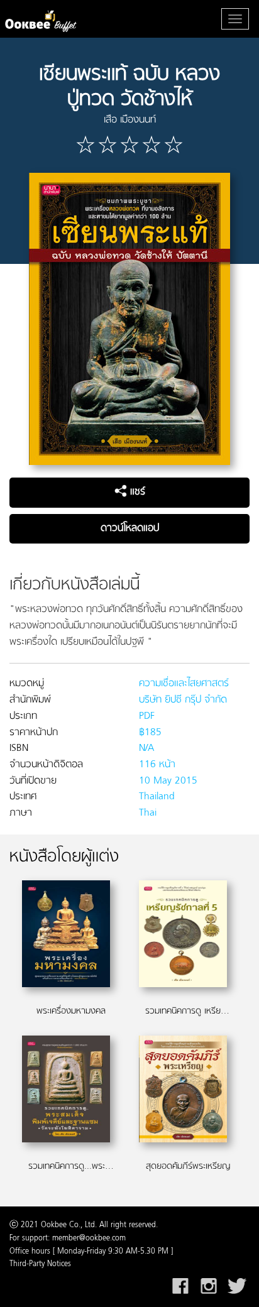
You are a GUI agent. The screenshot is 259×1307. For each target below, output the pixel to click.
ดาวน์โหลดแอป (130, 528)
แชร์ (136, 492)
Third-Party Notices (40, 1264)
